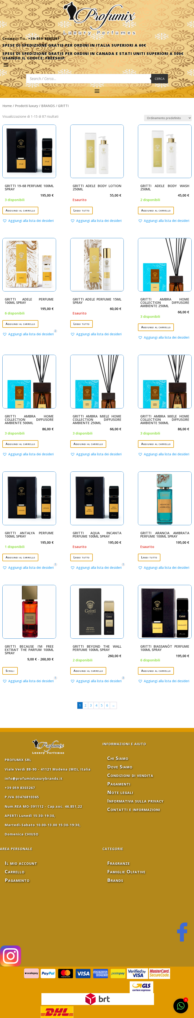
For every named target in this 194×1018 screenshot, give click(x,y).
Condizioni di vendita (130, 775)
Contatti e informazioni (133, 809)
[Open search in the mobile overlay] (97, 78)
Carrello (15, 871)
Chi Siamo (117, 758)
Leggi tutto (81, 210)
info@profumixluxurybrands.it (34, 778)
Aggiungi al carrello (20, 210)
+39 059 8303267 (20, 787)
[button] (28, 221)
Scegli (10, 671)
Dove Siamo (119, 766)
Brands (115, 880)
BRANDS (48, 105)
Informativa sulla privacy (135, 801)
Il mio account (21, 863)
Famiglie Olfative (126, 871)
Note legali (120, 792)
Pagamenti (118, 783)
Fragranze (118, 863)
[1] (181, 1008)
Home (7, 105)
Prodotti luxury (26, 105)
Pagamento (17, 880)
